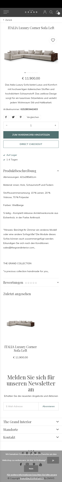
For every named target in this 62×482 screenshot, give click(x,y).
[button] (6, 12)
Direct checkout (31, 144)
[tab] (31, 171)
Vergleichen (33, 117)
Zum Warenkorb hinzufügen (31, 134)
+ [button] (55, 125)
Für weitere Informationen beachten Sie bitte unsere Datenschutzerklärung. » (32, 476)
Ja (53, 460)
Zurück (8, 20)
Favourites (53, 40)
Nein (31, 468)
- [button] (6, 125)
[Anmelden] (44, 12)
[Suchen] (51, 12)
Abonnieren (48, 406)
